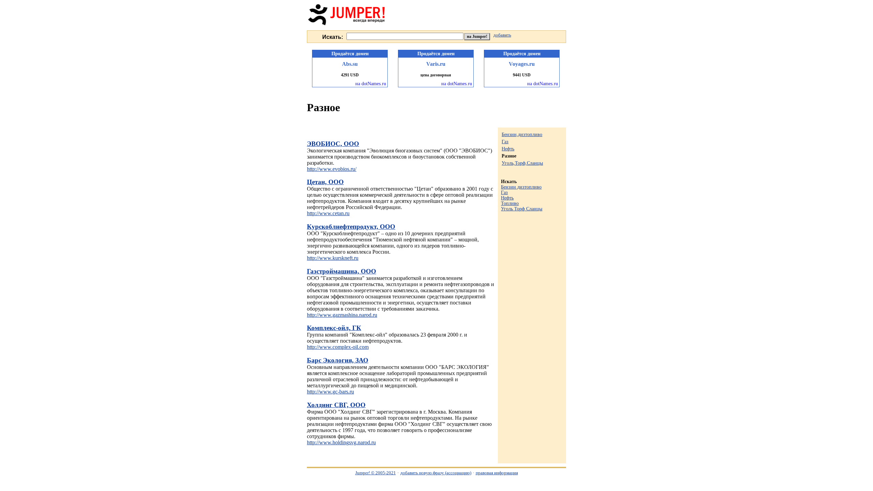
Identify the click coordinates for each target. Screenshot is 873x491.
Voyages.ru (522, 64)
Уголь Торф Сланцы (521, 208)
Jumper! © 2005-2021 (375, 472)
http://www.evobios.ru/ (331, 169)
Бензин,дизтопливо (522, 134)
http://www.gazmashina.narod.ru (342, 315)
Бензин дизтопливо (521, 187)
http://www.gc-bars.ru (330, 392)
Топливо (510, 203)
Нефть (508, 148)
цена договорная (435, 75)
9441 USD (522, 75)
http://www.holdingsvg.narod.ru (341, 442)
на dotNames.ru (370, 83)
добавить (502, 35)
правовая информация (497, 472)
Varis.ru (435, 64)
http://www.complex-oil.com (338, 347)
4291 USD (350, 75)
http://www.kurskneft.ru (332, 258)
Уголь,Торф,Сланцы (522, 163)
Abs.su (350, 64)
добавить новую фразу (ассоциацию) (435, 472)
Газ (505, 141)
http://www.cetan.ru (328, 213)
